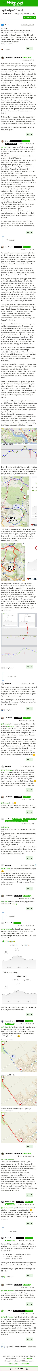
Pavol (7, 25)
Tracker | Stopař (7, 13)
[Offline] (3, 57)
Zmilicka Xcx (9, 923)
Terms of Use (13, 1363)
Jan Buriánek (9, 57)
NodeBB (29, 1358)
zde (14, 904)
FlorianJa (8, 683)
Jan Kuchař (8, 819)
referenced (23, 1347)
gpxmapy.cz (10, 726)
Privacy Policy (24, 1363)
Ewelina (7, 141)
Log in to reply (29, 17)
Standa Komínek (10, 1021)
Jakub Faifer (9, 1311)
